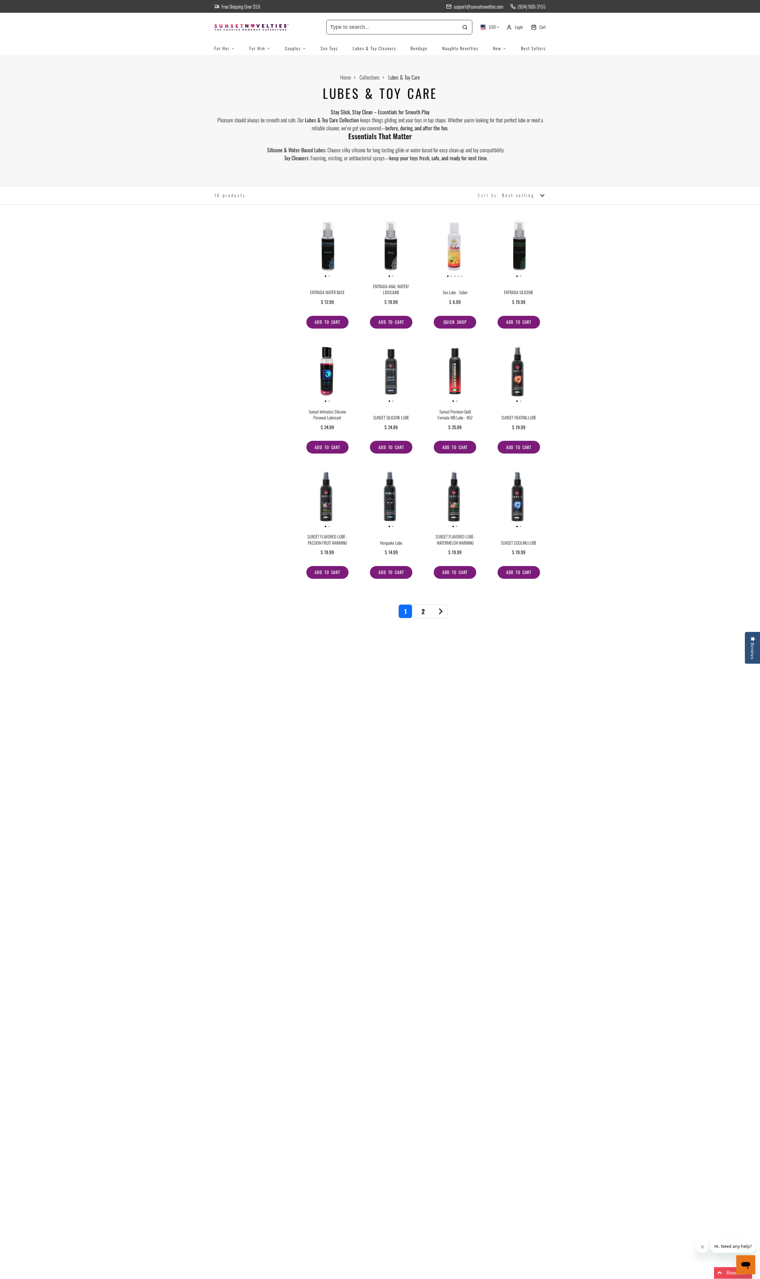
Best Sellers (533, 48)
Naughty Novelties (460, 48)
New (497, 48)
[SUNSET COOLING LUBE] (505, 498)
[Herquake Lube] (377, 498)
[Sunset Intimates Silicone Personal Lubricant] (313, 373)
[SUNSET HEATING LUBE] (505, 373)
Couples (293, 48)
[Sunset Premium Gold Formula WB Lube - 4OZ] (441, 373)
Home (345, 77)
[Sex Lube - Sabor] (433, 248)
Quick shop (455, 322)
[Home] (258, 27)
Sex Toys (329, 48)
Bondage (419, 48)
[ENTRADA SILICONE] (505, 248)
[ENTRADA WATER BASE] (313, 248)
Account (514, 27)
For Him (257, 48)
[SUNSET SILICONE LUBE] (377, 373)
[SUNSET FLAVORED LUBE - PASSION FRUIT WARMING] (313, 498)
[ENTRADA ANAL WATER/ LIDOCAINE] (377, 248)
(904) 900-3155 (531, 6)
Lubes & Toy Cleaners (374, 48)
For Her (221, 48)
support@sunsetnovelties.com (478, 6)
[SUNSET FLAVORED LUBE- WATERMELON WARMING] (441, 498)
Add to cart (327, 322)
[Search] (465, 27)
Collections (370, 77)
